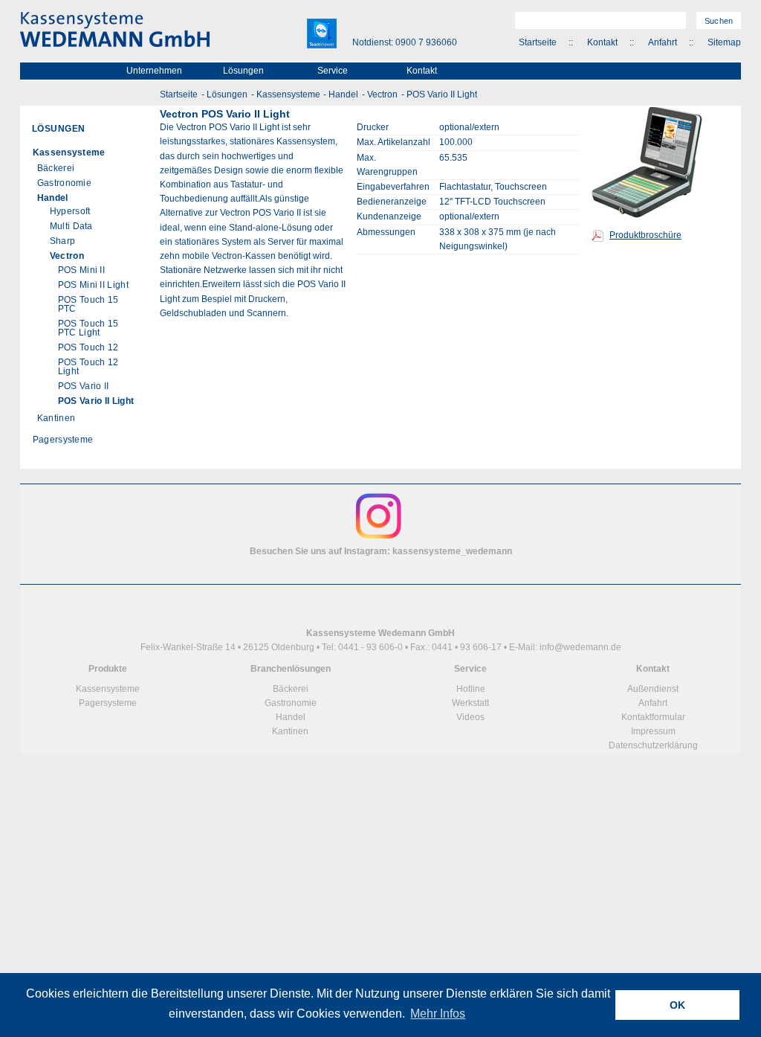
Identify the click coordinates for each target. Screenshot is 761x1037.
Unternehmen (154, 70)
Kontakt (602, 42)
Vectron (382, 94)
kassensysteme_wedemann (452, 551)
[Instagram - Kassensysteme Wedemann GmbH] (378, 537)
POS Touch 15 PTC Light (88, 328)
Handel (343, 94)
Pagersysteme (63, 439)
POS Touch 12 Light (88, 366)
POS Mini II (81, 270)
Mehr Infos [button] (437, 1013)
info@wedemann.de (580, 647)
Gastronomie (64, 183)
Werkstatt (470, 703)
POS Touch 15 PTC (88, 304)
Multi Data (71, 226)
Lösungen (243, 70)
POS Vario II (83, 386)
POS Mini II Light (93, 285)
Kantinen (56, 418)
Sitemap (724, 42)
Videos (470, 717)
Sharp (63, 241)
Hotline (470, 689)
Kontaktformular (653, 717)
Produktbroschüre (645, 235)
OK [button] (677, 1005)
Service (332, 70)
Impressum (653, 731)
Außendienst (653, 689)
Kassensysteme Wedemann (115, 30)
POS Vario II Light (442, 94)
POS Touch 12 (88, 347)
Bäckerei (55, 168)
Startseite (538, 42)
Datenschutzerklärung (653, 745)
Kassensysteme (288, 94)
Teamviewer (322, 33)
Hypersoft (70, 211)
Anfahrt (662, 42)
